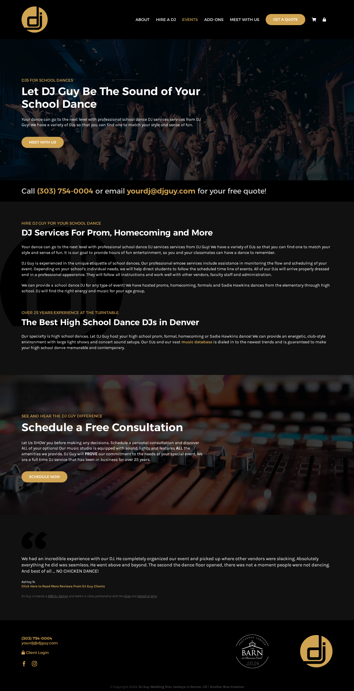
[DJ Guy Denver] (316, 637)
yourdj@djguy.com (40, 642)
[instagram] (34, 663)
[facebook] (24, 663)
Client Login (37, 652)
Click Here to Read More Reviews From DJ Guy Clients (63, 586)
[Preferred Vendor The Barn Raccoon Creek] (252, 636)
